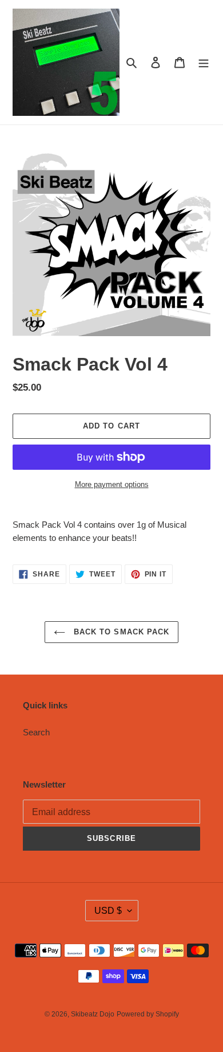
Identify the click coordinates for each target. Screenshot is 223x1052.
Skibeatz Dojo (92, 1014)
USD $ (108, 910)
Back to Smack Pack (120, 632)
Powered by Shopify (148, 1014)
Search (36, 732)
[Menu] (204, 62)
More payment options (112, 484)
